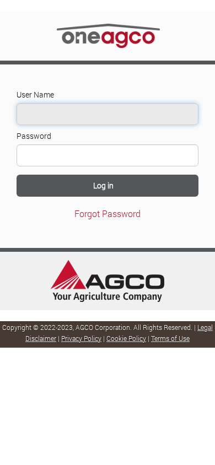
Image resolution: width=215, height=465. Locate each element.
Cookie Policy (126, 338)
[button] (107, 186)
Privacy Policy (81, 338)
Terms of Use (170, 338)
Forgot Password (107, 213)
